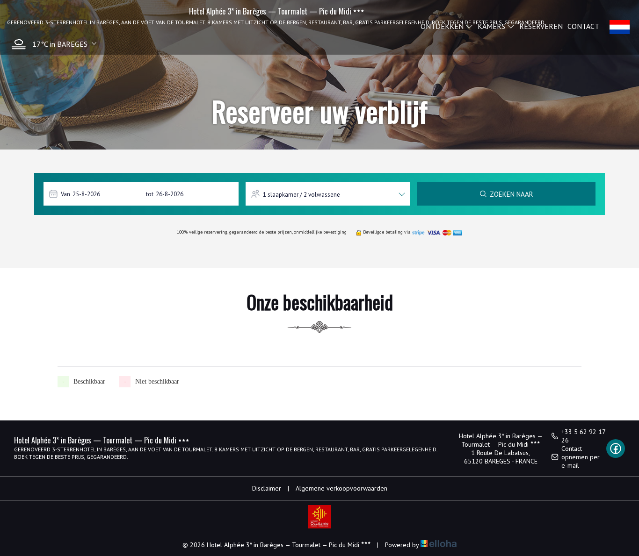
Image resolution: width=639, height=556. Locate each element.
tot (149, 194)
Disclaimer (266, 488)
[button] (51, 44)
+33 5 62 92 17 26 (583, 436)
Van (65, 194)
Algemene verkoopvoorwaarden (341, 488)
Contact (583, 26)
